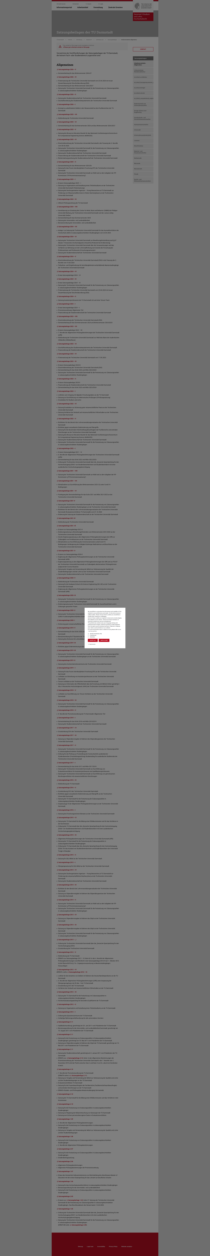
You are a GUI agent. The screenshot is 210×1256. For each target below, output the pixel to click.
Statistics (92, 637)
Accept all (93, 640)
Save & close (104, 640)
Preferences (93, 635)
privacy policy (93, 631)
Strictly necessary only (96, 633)
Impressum (92, 644)
